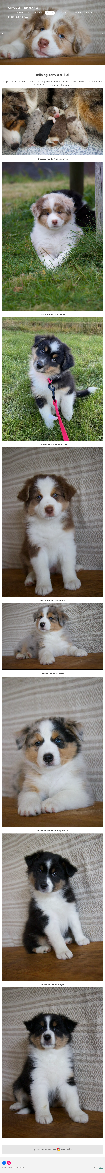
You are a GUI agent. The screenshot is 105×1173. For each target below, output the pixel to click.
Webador (101, 1168)
